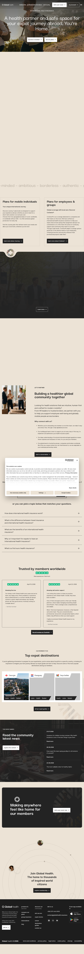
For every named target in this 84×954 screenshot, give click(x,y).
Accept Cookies (66, 492)
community (46, 5)
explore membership (41, 890)
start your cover (58, 5)
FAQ (22, 924)
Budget (18, 698)
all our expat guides (41, 709)
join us (5, 927)
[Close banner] (77, 460)
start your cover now (60, 810)
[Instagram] (53, 920)
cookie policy (62, 941)
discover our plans (17, 107)
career (37, 920)
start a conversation (42, 454)
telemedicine (25, 920)
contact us (38, 928)
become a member (34, 39)
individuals (22, 5)
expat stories (39, 917)
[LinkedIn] (48, 920)
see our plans (50, 39)
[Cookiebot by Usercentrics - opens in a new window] (66, 460)
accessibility (78, 941)
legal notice (52, 941)
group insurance (26, 917)
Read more (50, 741)
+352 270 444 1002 (53, 911)
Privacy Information (71, 472)
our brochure (33, 107)
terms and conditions (29, 941)
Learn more (41, 309)
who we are (38, 913)
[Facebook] (57, 920)
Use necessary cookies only (18, 492)
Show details (72, 487)
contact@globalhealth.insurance (57, 915)
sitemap (70, 941)
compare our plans (25, 913)
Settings (41, 492)
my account (72, 5)
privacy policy (42, 941)
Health (12, 698)
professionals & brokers (34, 5)
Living (7, 698)
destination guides (38, 924)
